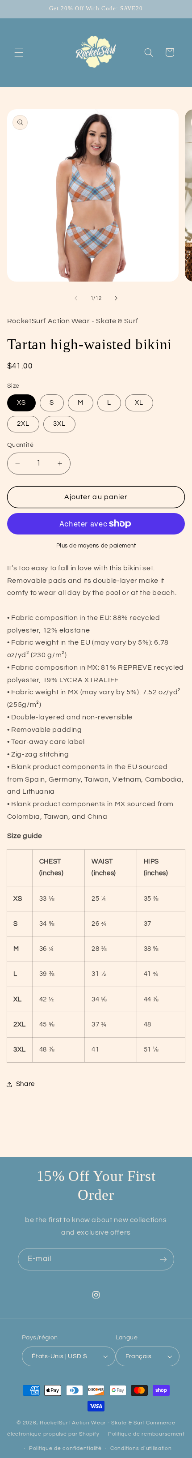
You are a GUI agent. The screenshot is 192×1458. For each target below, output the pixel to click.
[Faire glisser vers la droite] (116, 298)
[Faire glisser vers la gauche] (76, 298)
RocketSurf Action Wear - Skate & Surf (92, 1422)
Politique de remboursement (146, 1434)
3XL (59, 423)
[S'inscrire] (163, 1259)
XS (21, 402)
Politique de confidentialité (65, 1448)
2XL (23, 423)
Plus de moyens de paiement (96, 546)
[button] (18, 52)
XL (139, 402)
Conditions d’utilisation (141, 1448)
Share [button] (25, 1084)
